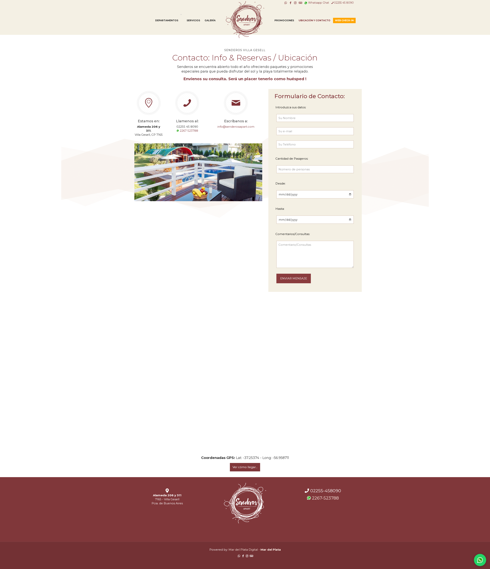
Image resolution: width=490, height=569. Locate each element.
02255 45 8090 (344, 2)
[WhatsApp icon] (285, 3)
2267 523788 (188, 130)
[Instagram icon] (295, 3)
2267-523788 (325, 498)
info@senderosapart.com (235, 126)
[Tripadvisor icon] (300, 3)
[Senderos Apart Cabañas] (244, 19)
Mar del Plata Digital (243, 549)
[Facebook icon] (290, 3)
